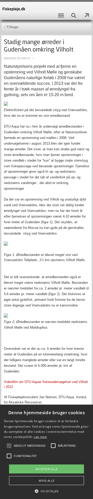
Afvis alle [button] (47, 481)
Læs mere (40, 437)
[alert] (46, 452)
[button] (46, 490)
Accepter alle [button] (46, 469)
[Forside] (46, 10)
